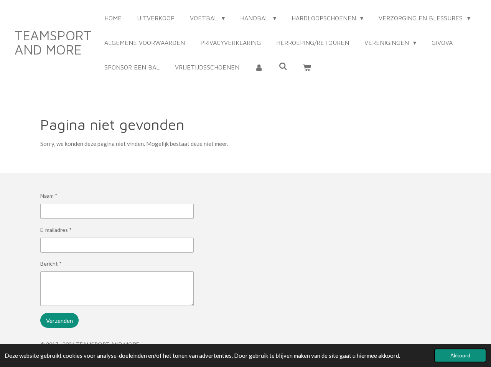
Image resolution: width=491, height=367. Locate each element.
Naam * (49, 195)
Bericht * (51, 263)
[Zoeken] (283, 66)
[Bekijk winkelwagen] (307, 67)
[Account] (259, 67)
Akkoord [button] (460, 355)
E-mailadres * (56, 229)
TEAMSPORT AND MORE (53, 42)
